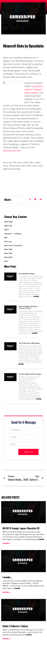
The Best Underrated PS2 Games (30, 374)
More (36, 296)
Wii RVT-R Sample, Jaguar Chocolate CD (21, 528)
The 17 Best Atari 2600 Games (29, 343)
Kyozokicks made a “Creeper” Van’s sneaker (33, 89)
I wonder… (7, 577)
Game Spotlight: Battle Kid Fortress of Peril (28, 307)
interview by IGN (11, 150)
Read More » (6, 543)
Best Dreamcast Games (27, 273)
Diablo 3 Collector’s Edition (15, 626)
